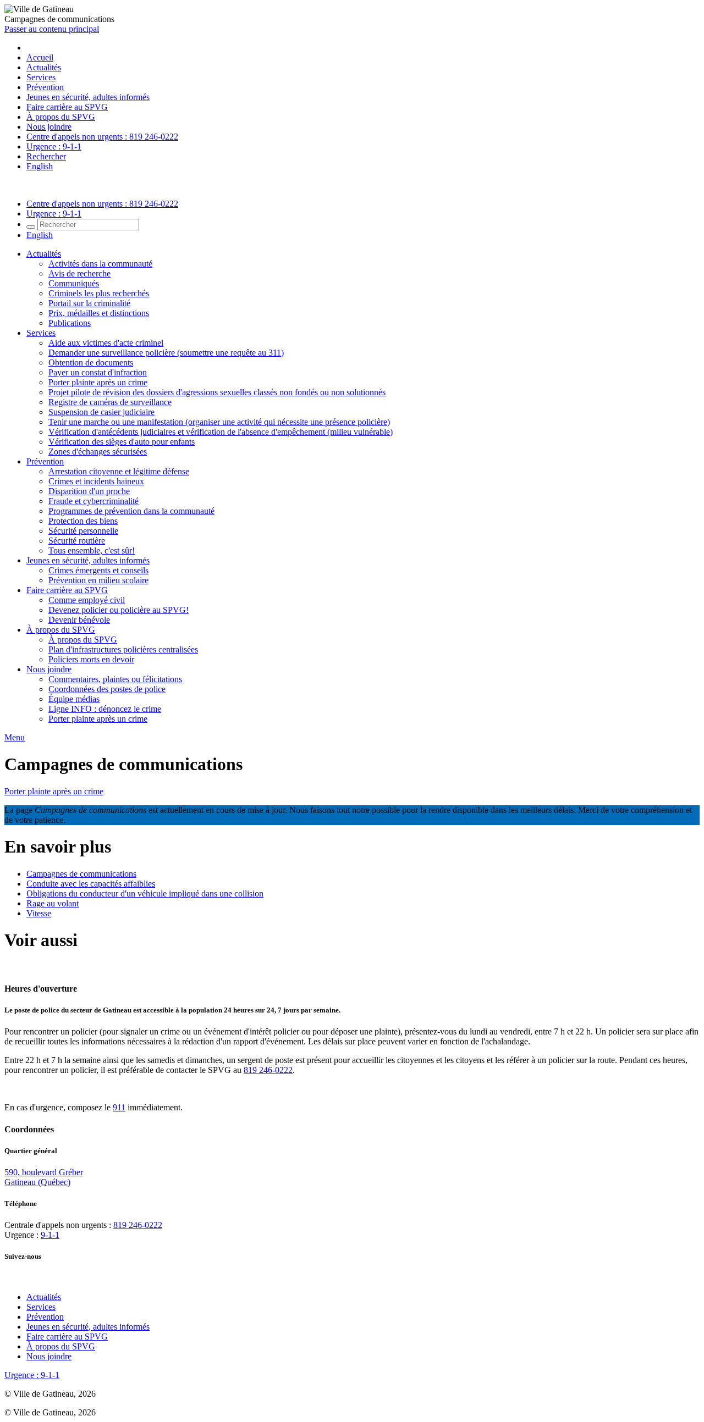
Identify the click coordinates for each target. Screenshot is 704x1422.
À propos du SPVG (60, 116)
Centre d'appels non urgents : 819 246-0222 (102, 136)
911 (119, 1107)
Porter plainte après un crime (97, 382)
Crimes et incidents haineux (96, 481)
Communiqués (73, 283)
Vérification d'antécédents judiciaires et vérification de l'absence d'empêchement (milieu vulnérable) (220, 431)
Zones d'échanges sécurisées (97, 451)
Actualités (43, 67)
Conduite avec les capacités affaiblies (90, 883)
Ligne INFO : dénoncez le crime (104, 708)
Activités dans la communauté (100, 263)
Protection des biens (83, 520)
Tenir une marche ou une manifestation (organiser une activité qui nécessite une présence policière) (219, 422)
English (39, 166)
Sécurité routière (76, 540)
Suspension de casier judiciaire (101, 412)
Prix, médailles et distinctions (98, 313)
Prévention (45, 87)
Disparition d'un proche (89, 491)
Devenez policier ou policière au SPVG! (118, 610)
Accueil (39, 57)
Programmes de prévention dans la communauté (131, 511)
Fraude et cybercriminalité (93, 501)
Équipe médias (74, 699)
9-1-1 (50, 1235)
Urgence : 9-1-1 (53, 146)
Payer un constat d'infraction (97, 372)
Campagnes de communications (81, 873)
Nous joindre (49, 126)
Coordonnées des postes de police (107, 689)
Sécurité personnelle (83, 530)
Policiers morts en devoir (91, 659)
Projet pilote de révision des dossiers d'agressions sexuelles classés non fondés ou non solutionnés (217, 392)
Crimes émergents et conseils (98, 570)
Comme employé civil (86, 600)
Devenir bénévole (79, 619)
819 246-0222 (268, 1070)
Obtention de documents (90, 362)
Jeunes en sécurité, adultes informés (88, 97)
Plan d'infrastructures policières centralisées (123, 649)
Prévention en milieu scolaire (98, 580)
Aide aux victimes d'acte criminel (105, 342)
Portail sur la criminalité (89, 303)
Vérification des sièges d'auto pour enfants (121, 441)
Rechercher (46, 156)
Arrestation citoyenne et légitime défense (118, 471)
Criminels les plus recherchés (98, 293)
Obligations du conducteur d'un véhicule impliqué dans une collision (144, 893)
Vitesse (38, 913)
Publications (69, 323)
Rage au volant (52, 903)
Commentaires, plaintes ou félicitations (115, 679)
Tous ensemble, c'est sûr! (91, 550)
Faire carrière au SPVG (67, 107)
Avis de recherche (79, 273)
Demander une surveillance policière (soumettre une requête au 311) (166, 352)
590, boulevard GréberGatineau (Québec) (43, 1177)
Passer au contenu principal (51, 29)
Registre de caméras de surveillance (110, 402)
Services (41, 77)
